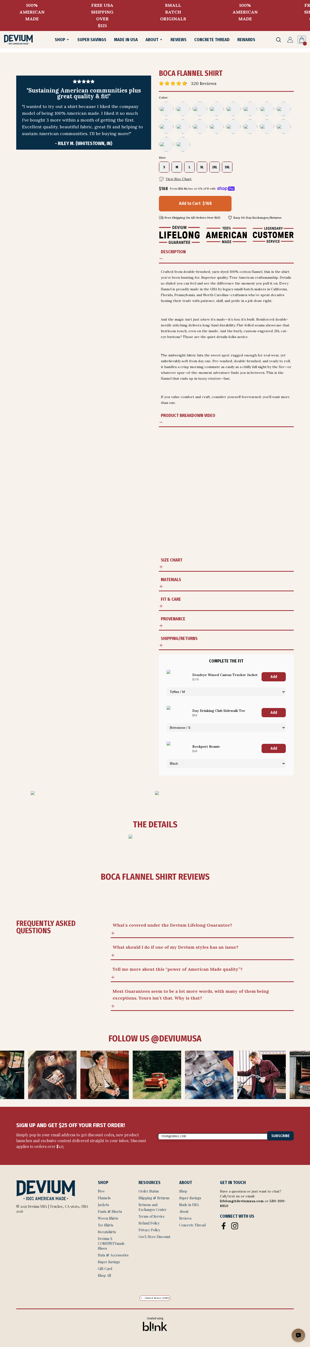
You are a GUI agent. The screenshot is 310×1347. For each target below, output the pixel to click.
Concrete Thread (192, 1225)
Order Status (149, 1191)
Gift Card (105, 1268)
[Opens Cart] (302, 40)
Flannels (104, 1198)
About (183, 1211)
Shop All (104, 1275)
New (101, 1191)
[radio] (166, 109)
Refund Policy (149, 1223)
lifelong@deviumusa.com (242, 1201)
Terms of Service (152, 1216)
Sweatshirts (107, 1232)
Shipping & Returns (154, 1198)
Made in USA (189, 1204)
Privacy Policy (149, 1230)
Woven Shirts (108, 1218)
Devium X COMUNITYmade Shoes (112, 1243)
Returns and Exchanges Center (153, 1207)
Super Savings (109, 1262)
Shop (183, 1191)
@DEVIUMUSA (175, 1038)
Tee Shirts (105, 1225)
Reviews (185, 1218)
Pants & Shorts (110, 1211)
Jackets (103, 1204)
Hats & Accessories (113, 1255)
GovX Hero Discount (154, 1236)
